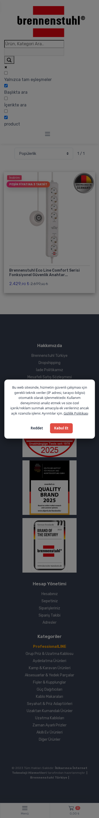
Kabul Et (61, 428)
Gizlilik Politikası (76, 413)
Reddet (37, 428)
